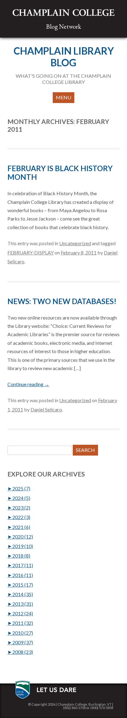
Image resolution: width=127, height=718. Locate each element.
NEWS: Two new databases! (62, 301)
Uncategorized (75, 243)
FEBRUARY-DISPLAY (30, 252)
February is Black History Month (60, 173)
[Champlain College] (64, 13)
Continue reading (28, 384)
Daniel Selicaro (46, 409)
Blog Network (63, 26)
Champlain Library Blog (64, 56)
